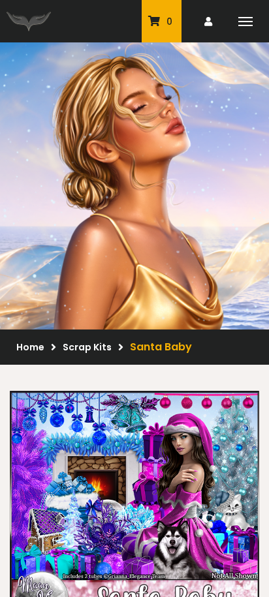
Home (30, 347)
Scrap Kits (87, 347)
